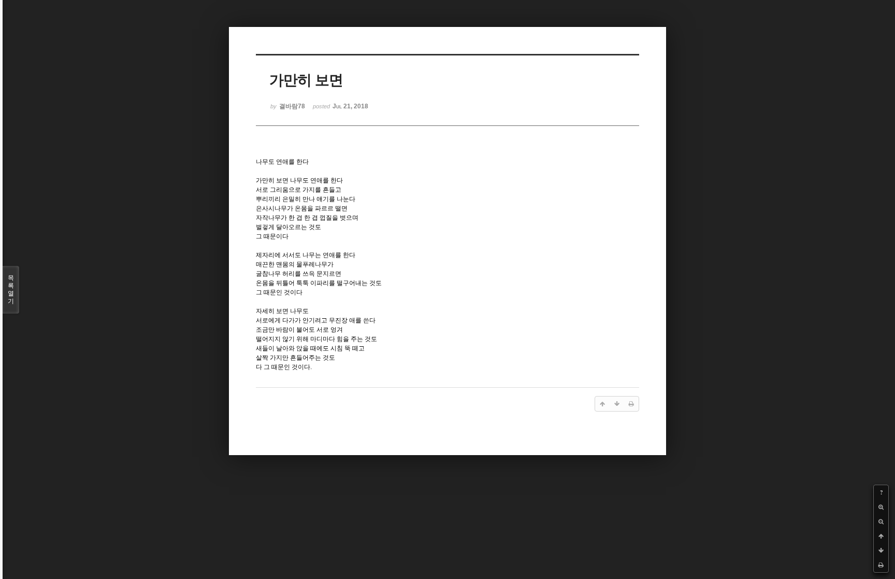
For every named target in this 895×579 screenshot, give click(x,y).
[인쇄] (881, 565)
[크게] (881, 507)
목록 (11, 289)
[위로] (881, 536)
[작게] (881, 521)
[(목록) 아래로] (881, 550)
